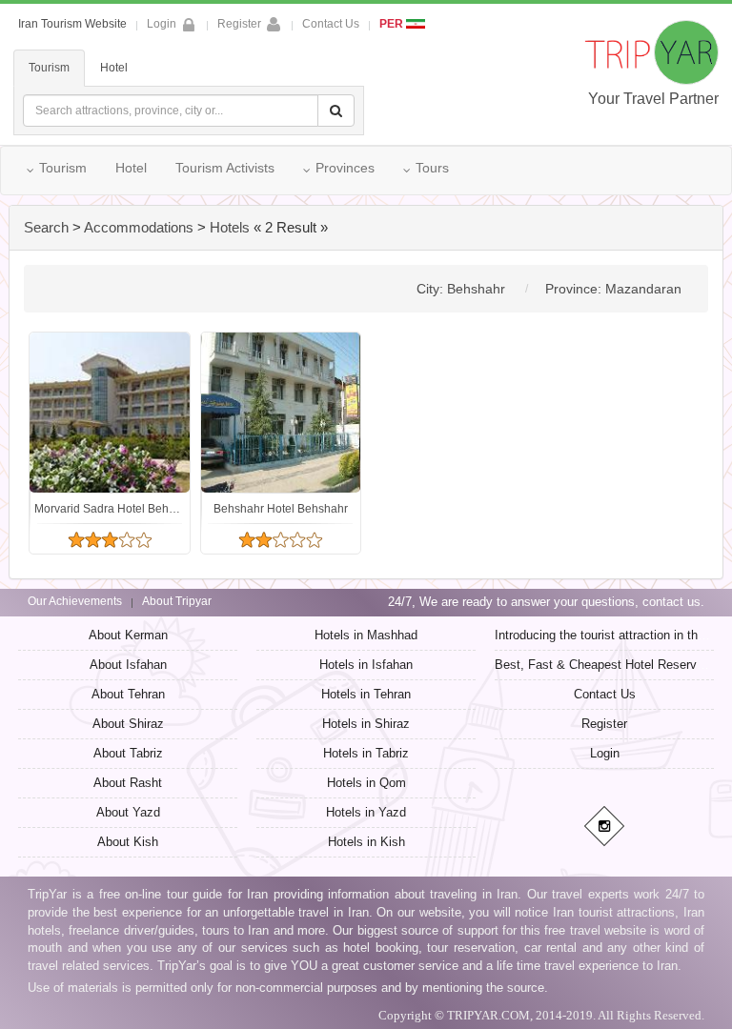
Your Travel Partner (653, 99)
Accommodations (138, 227)
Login (605, 753)
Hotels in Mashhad (366, 635)
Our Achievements (75, 601)
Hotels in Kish (366, 842)
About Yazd (128, 812)
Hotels (230, 227)
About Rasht (127, 783)
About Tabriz (128, 753)
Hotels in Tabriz (366, 753)
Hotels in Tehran (366, 694)
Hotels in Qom (366, 783)
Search (46, 227)
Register (239, 23)
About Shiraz (128, 723)
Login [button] (161, 23)
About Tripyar (177, 601)
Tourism (49, 67)
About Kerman (128, 635)
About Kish (127, 842)
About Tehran (128, 694)
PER (392, 23)
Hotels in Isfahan (366, 664)
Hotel (114, 67)
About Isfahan (128, 664)
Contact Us (330, 23)
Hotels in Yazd (366, 812)
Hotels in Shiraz (366, 723)
